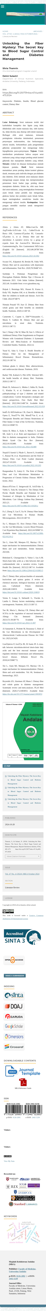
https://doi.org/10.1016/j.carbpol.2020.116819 (21, 592)
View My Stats (9, 1161)
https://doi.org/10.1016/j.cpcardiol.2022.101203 (22, 465)
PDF (8, 766)
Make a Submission (14, 976)
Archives (37, 31)
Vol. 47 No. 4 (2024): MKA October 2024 (20, 34)
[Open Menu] (2, 6)
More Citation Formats (16, 856)
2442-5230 (36, 1117)
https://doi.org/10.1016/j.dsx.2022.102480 (19, 447)
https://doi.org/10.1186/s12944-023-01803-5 (25, 570)
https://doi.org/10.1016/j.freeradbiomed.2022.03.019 (24, 406)
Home (5, 31)
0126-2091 (17, 1117)
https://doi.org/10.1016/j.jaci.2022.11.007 (19, 623)
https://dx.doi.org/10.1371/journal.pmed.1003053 (22, 694)
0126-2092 (20, 1276)
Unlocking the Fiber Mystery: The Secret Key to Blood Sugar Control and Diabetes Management (24, 780)
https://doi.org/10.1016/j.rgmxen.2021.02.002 (21, 256)
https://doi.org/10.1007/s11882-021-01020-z (20, 506)
